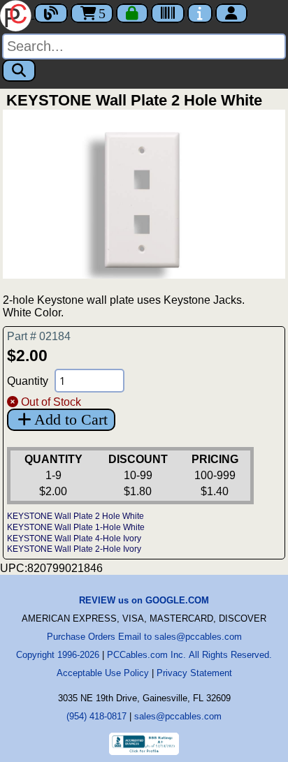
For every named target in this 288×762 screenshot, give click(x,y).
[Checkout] (132, 13)
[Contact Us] (200, 13)
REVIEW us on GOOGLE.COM (144, 600)
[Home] (17, 14)
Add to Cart (71, 419)
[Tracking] (168, 13)
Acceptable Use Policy (103, 673)
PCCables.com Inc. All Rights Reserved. (189, 655)
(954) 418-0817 (96, 716)
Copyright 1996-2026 (57, 655)
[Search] (19, 70)
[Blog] (51, 13)
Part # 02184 (39, 336)
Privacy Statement (194, 673)
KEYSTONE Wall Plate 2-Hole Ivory (74, 549)
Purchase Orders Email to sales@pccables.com (144, 636)
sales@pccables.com (178, 716)
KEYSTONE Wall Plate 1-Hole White (76, 527)
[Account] (231, 13)
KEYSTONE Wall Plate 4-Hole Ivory (74, 538)
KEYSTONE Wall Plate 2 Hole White (75, 516)
